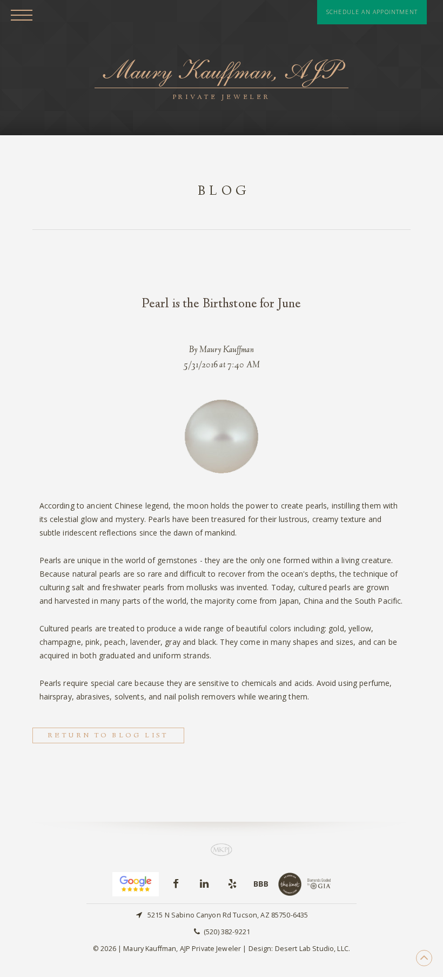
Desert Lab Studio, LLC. (312, 948)
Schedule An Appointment (372, 12)
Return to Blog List (108, 736)
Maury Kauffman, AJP (221, 78)
